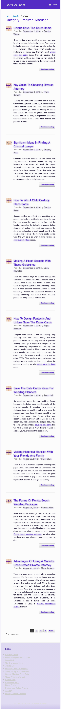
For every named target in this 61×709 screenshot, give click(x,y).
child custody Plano (21, 239)
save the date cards (43, 424)
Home (8, 15)
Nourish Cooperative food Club (17, 657)
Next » (51, 631)
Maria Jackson (47, 568)
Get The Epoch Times (14, 662)
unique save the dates (46, 364)
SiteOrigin (43, 703)
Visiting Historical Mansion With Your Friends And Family (33, 453)
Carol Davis (46, 458)
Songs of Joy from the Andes (17, 671)
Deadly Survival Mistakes (15, 693)
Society (16, 15)
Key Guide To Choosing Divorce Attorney (33, 87)
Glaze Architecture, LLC (15, 676)
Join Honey (9, 665)
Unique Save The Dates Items (32, 28)
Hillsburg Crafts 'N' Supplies (16, 668)
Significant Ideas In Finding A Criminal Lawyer (31, 144)
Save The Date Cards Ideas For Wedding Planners (33, 390)
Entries (10, 679)
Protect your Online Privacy (16, 688)
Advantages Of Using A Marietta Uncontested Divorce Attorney (33, 563)
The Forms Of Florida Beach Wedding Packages (31, 502)
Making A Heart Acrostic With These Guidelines (32, 263)
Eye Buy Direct (11, 654)
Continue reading (47, 69)
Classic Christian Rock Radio (17, 674)
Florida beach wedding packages (27, 534)
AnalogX (8, 690)
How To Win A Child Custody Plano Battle (31, 202)
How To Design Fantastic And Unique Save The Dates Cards (32, 320)
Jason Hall (48, 395)
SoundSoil (9, 660)
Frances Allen (47, 507)
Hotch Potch (10, 685)
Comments (12, 682)
